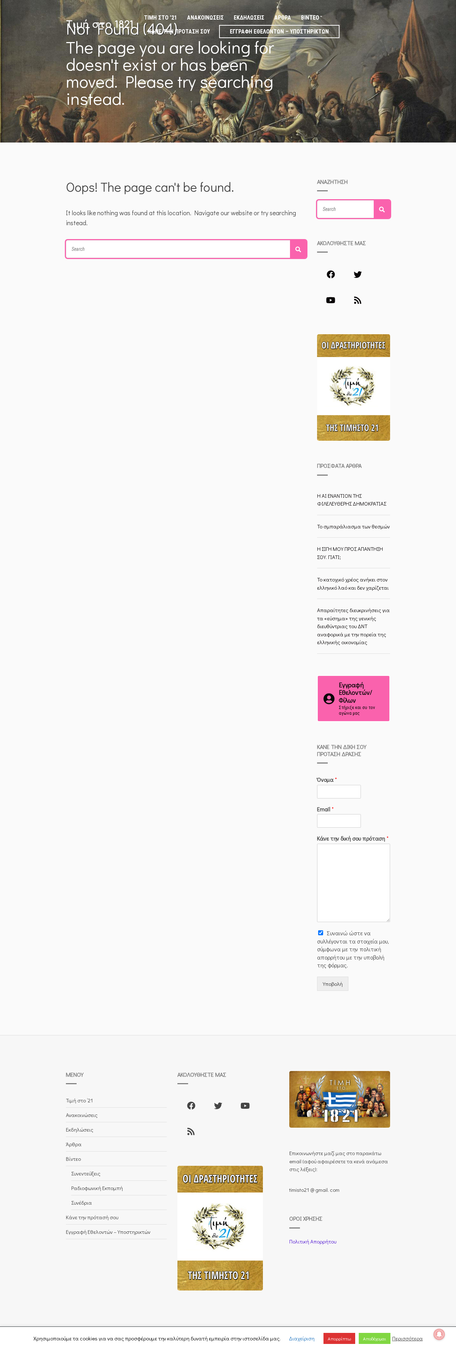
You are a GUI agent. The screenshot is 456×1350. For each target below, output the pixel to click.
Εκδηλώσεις (249, 17)
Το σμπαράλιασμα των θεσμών (353, 526)
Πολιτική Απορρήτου (312, 1241)
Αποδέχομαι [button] (374, 1338)
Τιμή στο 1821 (99, 24)
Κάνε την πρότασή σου (179, 31)
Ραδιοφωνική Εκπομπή (97, 1187)
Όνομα (327, 779)
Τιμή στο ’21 (160, 17)
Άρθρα (282, 17)
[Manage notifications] (439, 1334)
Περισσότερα (407, 1338)
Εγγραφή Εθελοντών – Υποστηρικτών (279, 31)
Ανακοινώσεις (205, 17)
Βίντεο (310, 17)
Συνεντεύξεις (85, 1173)
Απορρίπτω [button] (339, 1338)
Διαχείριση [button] (302, 1338)
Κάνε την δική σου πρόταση (353, 838)
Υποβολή (333, 983)
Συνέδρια (81, 1202)
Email (325, 809)
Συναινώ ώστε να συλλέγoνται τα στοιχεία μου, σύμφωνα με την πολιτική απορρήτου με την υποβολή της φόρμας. (353, 949)
